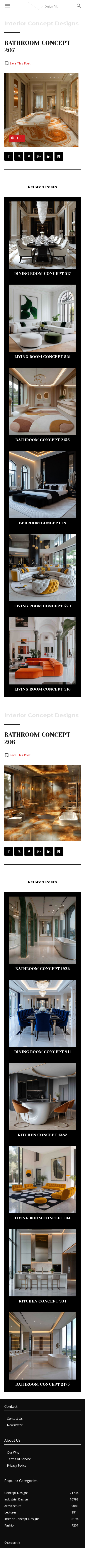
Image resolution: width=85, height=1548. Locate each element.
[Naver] (58, 156)
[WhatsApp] (38, 156)
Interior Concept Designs (41, 23)
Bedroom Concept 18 (42, 523)
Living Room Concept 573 (42, 606)
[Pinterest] (28, 156)
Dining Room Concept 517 (42, 273)
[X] (18, 156)
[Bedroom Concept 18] (42, 484)
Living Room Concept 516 (42, 689)
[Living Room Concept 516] (42, 650)
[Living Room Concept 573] (42, 567)
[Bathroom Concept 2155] (42, 401)
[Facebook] (8, 156)
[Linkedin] (48, 156)
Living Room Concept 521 (42, 356)
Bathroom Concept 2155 (42, 440)
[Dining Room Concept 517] (42, 235)
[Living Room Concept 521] (42, 318)
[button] (17, 63)
